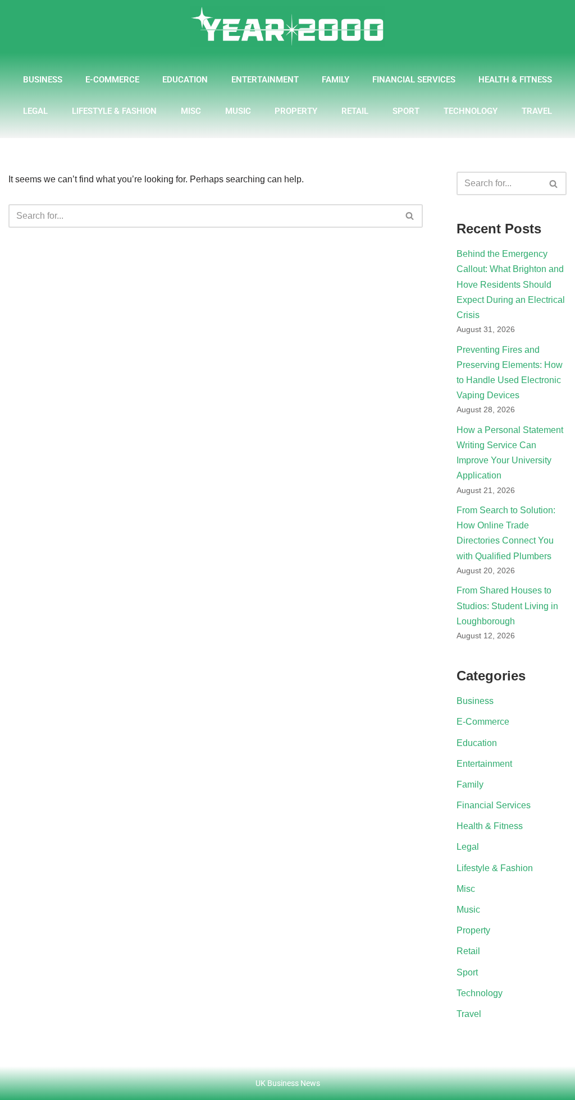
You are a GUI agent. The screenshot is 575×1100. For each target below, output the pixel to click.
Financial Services (413, 80)
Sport (406, 111)
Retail (354, 111)
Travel (537, 111)
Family (335, 80)
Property (296, 111)
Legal (35, 111)
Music (238, 111)
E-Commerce (112, 80)
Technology (471, 111)
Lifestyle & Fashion (114, 111)
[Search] (410, 216)
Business (42, 80)
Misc (191, 111)
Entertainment (265, 80)
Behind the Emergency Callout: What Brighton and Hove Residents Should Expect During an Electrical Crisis (511, 284)
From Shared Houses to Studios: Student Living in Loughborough (507, 605)
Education (185, 80)
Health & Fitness (515, 80)
